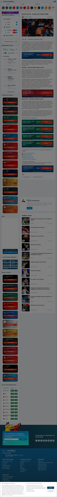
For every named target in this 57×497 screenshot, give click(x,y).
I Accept (50, 487)
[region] (28, 489)
